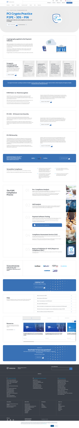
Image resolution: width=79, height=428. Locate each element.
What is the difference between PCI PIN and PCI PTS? (45, 311)
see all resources (10, 329)
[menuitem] (68, 1)
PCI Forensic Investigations (37, 381)
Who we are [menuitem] (60, 408)
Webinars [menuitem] (57, 0)
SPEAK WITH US (39, 357)
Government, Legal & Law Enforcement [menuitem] (30, 406)
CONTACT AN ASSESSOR (39, 287)
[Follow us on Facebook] (7, 420)
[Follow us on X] (13, 420)
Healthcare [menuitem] (26, 412)
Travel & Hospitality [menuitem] (27, 408)
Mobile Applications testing (62, 382)
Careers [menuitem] (61, 0)
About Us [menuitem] (60, 401)
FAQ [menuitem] (34, 5)
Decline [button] (56, 425)
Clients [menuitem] (31, 5)
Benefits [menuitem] (18, 5)
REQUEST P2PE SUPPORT (45, 101)
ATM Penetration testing (61, 390)
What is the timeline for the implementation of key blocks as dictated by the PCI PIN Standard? (52, 306)
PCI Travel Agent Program (10, 390)
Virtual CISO (8, 394)
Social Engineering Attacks (61, 387)
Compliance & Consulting (13, 10)
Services (8, 10)
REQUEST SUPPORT (11, 74)
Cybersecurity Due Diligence (11, 395)
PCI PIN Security (9, 383)
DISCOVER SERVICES (21, 24)
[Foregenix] (10, 2)
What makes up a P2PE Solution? (42, 298)
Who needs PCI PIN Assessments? (42, 303)
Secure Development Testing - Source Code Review (65, 393)
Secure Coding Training (61, 394)
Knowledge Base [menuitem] (44, 407)
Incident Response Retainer (37, 384)
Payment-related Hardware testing (63, 389)
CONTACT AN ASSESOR (11, 24)
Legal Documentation (28, 418)
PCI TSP (8, 387)
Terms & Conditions (28, 420)
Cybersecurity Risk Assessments (11, 396)
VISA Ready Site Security (10, 389)
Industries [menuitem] (27, 401)
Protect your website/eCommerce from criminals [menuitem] (12, 404)
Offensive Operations (62, 378)
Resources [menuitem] (39, 5)
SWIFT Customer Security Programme (12, 393)
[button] (75, 321)
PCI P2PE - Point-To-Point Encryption (12, 382)
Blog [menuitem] (53, 0)
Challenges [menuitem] (9, 401)
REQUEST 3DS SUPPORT (45, 124)
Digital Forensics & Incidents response (40, 378)
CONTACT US (69, 2)
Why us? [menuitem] (13, 5)
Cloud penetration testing (61, 384)
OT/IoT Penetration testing (61, 388)
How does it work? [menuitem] (24, 5)
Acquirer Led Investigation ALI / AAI (38, 382)
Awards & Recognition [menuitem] (61, 406)
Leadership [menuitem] (60, 407)
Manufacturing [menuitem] (27, 410)
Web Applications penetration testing (63, 381)
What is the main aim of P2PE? (42, 295)
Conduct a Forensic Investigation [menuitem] (11, 405)
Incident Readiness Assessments (38, 388)
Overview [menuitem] (8, 5)
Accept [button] (52, 425)
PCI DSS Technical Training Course (11, 388)
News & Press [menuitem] (60, 409)
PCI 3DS (8, 384)
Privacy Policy (44, 423)
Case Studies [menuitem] (43, 406)
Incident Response (35, 383)
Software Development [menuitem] (28, 409)
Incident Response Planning (37, 387)
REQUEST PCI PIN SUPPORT (45, 145)
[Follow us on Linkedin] (10, 420)
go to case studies (64, 158)
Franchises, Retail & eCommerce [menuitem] (29, 407)
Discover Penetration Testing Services (42, 225)
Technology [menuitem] (26, 411)
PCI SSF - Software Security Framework (12, 381)
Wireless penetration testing (62, 383)
